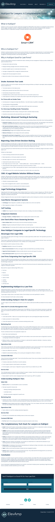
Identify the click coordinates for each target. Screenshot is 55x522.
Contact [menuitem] (47, 504)
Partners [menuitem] (21, 504)
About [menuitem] (34, 504)
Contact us (51, 4)
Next (27, 489)
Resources (42, 4)
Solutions (22, 4)
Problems (30, 4)
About (36, 4)
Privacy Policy (43, 512)
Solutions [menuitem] (8, 504)
